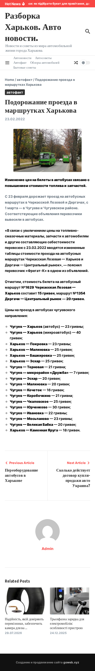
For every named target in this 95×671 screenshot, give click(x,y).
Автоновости (22, 58)
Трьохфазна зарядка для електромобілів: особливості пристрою (67, 623)
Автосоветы (43, 58)
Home (9, 80)
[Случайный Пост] (76, 63)
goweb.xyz (71, 662)
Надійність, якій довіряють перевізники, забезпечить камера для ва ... (24, 623)
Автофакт (20, 62)
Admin (47, 548)
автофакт (24, 80)
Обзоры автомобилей (44, 62)
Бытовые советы (24, 67)
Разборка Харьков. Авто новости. (33, 26)
